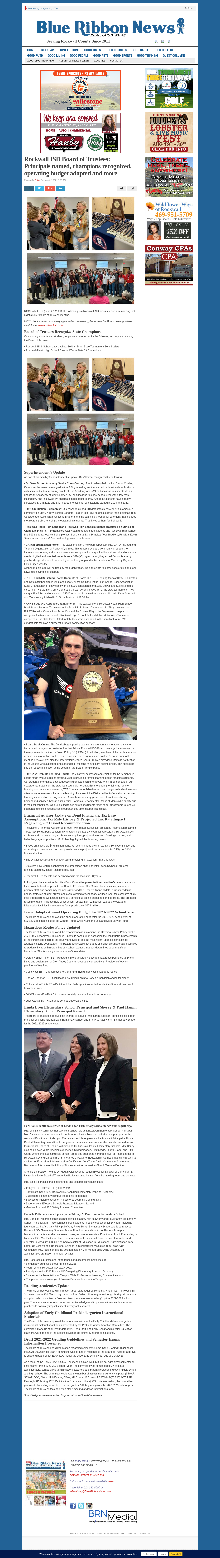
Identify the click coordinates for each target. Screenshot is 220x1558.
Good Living (56, 55)
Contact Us (116, 61)
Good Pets (101, 55)
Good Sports (122, 55)
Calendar (47, 50)
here (111, 1481)
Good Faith (35, 55)
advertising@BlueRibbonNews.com (90, 1491)
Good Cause (140, 50)
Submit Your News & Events (74, 61)
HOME (31, 50)
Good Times (92, 50)
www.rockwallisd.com (50, 325)
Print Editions (69, 50)
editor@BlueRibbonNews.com (87, 1475)
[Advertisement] (80, 1430)
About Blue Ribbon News (41, 61)
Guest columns (174, 55)
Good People (79, 55)
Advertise (99, 61)
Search (190, 8)
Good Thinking (147, 55)
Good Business (116, 50)
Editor (37, 180)
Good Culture (163, 50)
